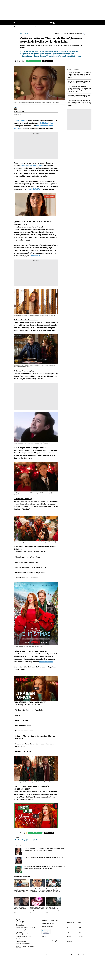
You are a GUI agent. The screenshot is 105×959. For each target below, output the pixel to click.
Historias (70, 941)
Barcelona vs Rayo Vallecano (70, 26)
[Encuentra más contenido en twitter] (19, 61)
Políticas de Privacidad (48, 923)
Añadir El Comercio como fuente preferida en (70, 33)
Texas (41, 26)
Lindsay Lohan (44, 840)
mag (83, 954)
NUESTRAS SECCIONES (72, 920)
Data (79, 927)
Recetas (80, 937)
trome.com (56, 954)
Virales (69, 937)
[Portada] (20, 923)
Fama (68, 932)
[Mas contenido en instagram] (56, 941)
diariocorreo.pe (65, 954)
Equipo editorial (20, 925)
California (36, 26)
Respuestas (70, 922)
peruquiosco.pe (75, 954)
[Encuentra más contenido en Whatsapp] (23, 61)
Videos (80, 922)
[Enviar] (14, 27)
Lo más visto (19, 846)
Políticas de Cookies (47, 926)
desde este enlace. (46, 662)
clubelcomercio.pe (30, 954)
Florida (30, 26)
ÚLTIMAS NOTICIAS (74, 70)
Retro (80, 932)
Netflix (36, 840)
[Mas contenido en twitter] (52, 941)
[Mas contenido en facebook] (49, 941)
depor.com (48, 954)
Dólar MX (80, 26)
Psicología (53, 26)
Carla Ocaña (20, 111)
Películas (30, 840)
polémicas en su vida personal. (31, 166)
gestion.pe (40, 954)
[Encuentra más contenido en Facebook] (15, 61)
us (67, 927)
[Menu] (15, 22)
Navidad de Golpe (20, 840)
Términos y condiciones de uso (50, 920)
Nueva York (46, 26)
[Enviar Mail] (15, 111)
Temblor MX (59, 26)
